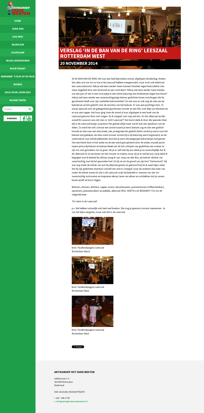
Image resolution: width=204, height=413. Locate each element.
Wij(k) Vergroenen (18, 60)
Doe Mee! (17, 36)
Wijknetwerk (17, 100)
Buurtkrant (18, 68)
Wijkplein (18, 44)
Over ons (18, 28)
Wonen (17, 84)
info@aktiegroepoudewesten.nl (71, 401)
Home (17, 20)
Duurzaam (17, 52)
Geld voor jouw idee (18, 92)
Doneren (12, 118)
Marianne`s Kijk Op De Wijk (18, 76)
